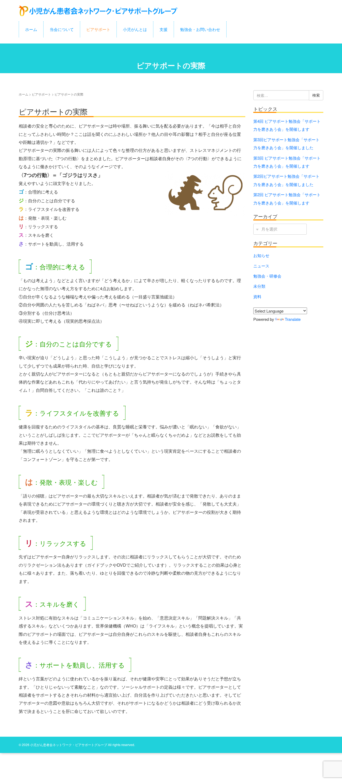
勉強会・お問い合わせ (200, 29)
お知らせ (261, 255)
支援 (164, 29)
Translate (293, 319)
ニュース (261, 266)
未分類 (259, 286)
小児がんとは (135, 29)
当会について (62, 29)
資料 (257, 296)
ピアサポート (98, 29)
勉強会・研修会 (267, 276)
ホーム (31, 29)
